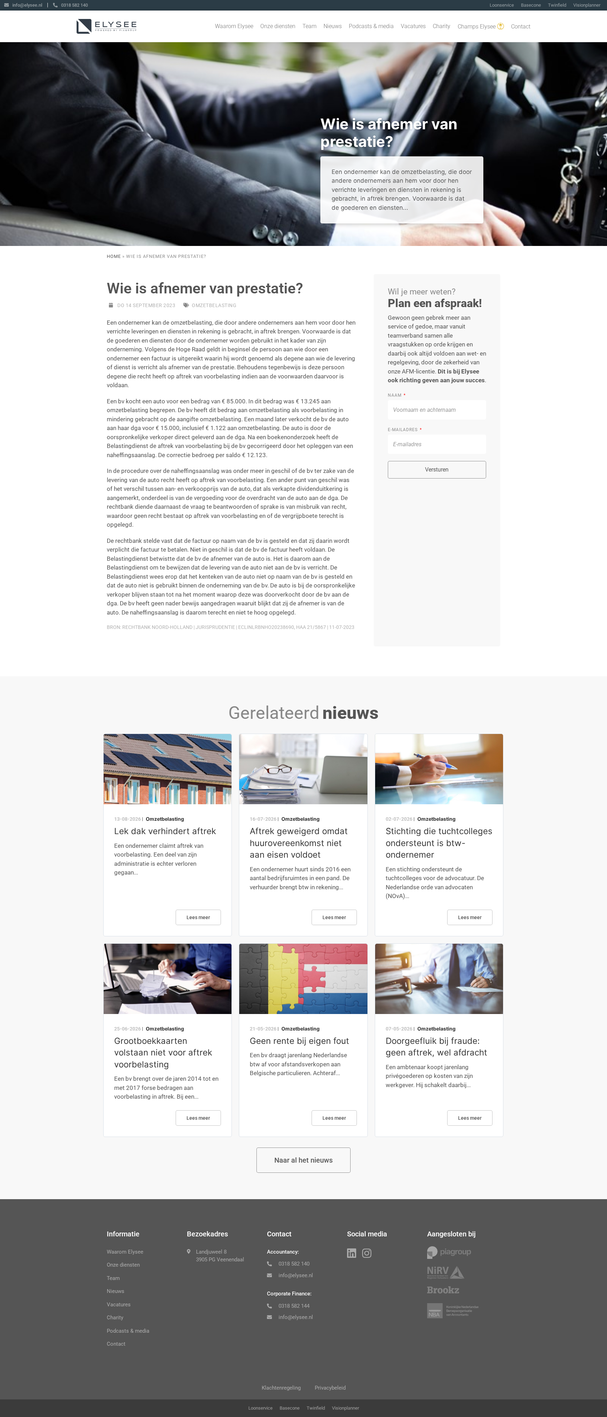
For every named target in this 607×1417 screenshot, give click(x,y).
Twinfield (557, 5)
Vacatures (413, 26)
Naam (395, 395)
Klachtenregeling (281, 1388)
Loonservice (502, 5)
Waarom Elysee (234, 26)
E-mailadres (403, 429)
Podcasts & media (371, 26)
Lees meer (198, 917)
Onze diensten (277, 26)
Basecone (531, 5)
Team (309, 26)
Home (114, 256)
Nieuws (333, 26)
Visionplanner (586, 5)
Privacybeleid (330, 1388)
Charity (441, 26)
